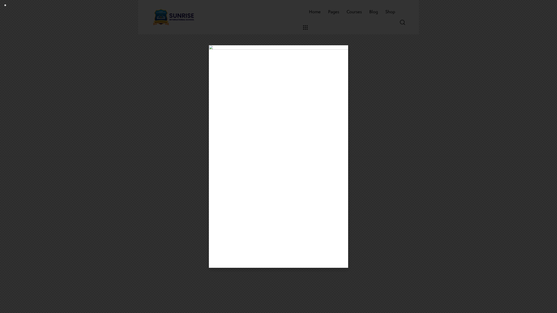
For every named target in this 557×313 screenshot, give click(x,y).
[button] (342, 51)
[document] (278, 156)
